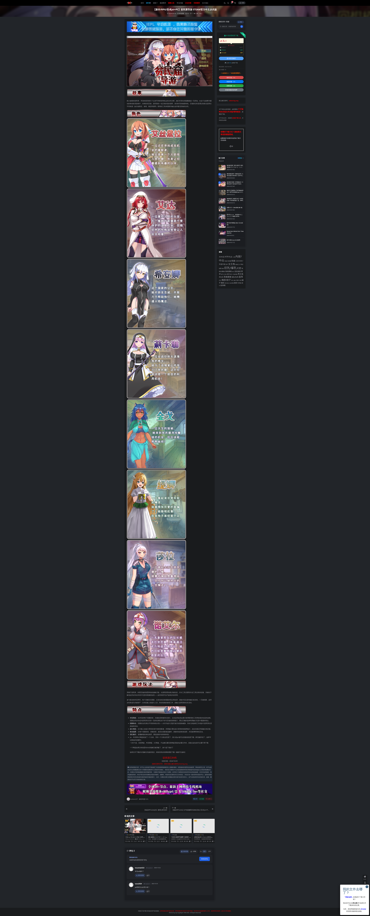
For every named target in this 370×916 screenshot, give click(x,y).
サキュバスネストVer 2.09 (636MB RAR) (135, 838)
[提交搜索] (241, 26)
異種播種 (227, 276)
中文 (202, 835)
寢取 (223, 268)
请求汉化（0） (231, 77)
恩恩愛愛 (238, 271)
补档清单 (197, 3)
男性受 (221, 277)
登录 (243, 3)
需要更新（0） (231, 86)
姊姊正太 (237, 264)
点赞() (209, 799)
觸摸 (222, 283)
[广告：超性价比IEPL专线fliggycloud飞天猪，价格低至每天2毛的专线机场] (169, 27)
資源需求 (163, 3)
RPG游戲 (181, 13)
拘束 (225, 274)
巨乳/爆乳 (230, 268)
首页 (142, 3)
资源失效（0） (231, 82)
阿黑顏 (239, 283)
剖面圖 (229, 261)
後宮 (233, 271)
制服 (226, 261)
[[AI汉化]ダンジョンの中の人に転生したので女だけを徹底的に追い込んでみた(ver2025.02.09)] (204, 826)
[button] (224, 2)
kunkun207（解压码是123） (139, 799)
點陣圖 (223, 285)
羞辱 (241, 276)
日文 (157, 835)
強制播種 (228, 271)
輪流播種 (232, 283)
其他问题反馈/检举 (231, 90)
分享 (196, 799)
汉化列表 (188, 3)
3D (127, 835)
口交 (237, 261)
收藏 (202, 799)
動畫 (233, 260)
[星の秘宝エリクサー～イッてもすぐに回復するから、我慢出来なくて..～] (158, 826)
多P (227, 264)
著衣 (232, 280)
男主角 (240, 274)
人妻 (234, 257)
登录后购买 (232, 58)
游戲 (154, 3)
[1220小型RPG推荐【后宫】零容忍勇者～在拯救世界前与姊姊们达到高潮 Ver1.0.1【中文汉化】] (181, 826)
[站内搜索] (228, 2)
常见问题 (180, 3)
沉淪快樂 (235, 274)
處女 (235, 280)
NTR (227, 256)
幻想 (239, 268)
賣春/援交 (227, 283)
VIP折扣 (232, 45)
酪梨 (235, 283)
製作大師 (238, 280)
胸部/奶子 (226, 279)
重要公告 (171, 3)
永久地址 (205, 3)
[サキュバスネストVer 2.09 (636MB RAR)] (135, 826)
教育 (228, 274)
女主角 (231, 263)
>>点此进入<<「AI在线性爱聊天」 (231, 73)
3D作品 (221, 257)
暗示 (231, 274)
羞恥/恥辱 (235, 277)
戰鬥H (222, 274)
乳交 (230, 257)
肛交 (220, 280)
